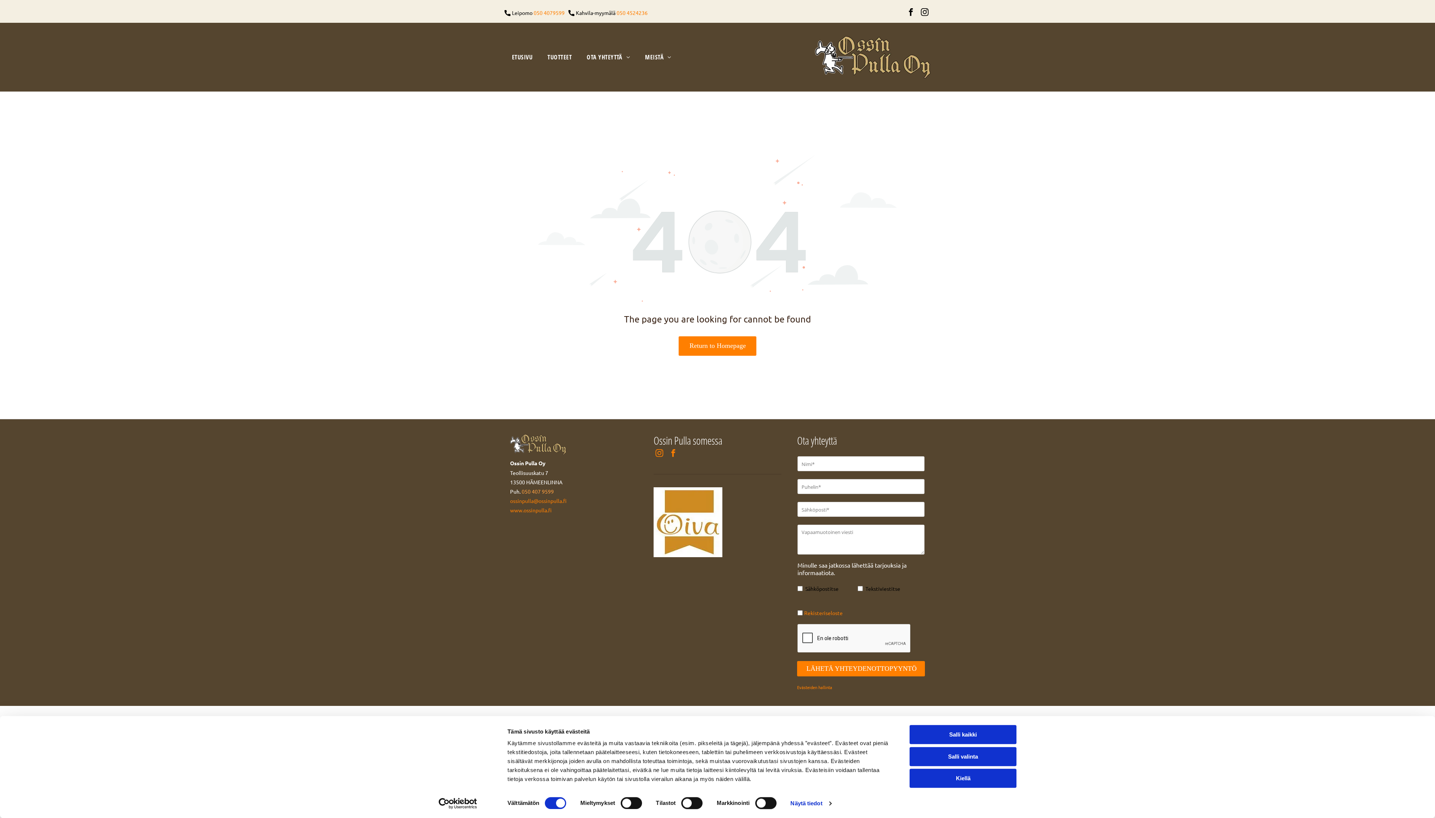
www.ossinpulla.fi (531, 510)
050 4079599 (549, 12)
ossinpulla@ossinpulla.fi (538, 500)
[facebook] (911, 13)
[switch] (631, 803)
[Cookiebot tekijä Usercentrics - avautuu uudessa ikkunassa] (458, 803)
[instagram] (925, 13)
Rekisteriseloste (823, 612)
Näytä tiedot (806, 803)
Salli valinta (963, 756)
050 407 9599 (538, 491)
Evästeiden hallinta (814, 687)
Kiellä (963, 778)
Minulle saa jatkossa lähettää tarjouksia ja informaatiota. (852, 568)
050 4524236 (632, 12)
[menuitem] (522, 57)
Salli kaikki (963, 734)
